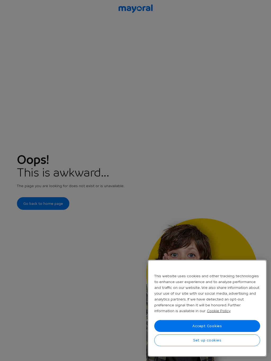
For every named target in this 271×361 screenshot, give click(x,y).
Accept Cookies (207, 325)
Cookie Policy (219, 310)
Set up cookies (207, 340)
